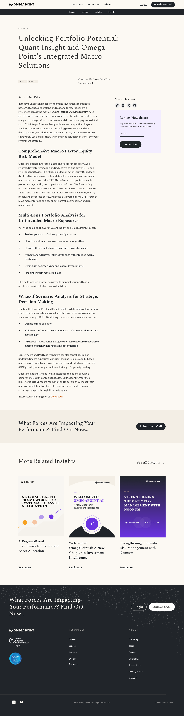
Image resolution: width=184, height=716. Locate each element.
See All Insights (148, 463)
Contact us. (57, 396)
